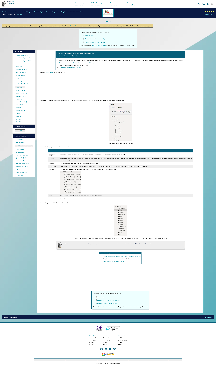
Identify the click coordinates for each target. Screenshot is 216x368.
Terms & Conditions (108, 365)
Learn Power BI (89, 35)
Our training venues (114, 4)
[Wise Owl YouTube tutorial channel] (110, 349)
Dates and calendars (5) (22, 163)
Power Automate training (61, 359)
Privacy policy (116, 365)
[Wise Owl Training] (7, 6)
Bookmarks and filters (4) (23, 155)
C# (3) (17, 63)
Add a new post (208, 317)
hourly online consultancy (98, 45)
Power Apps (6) (20, 81)
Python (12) (19, 99)
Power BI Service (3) (21, 172)
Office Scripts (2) (21, 72)
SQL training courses (131, 359)
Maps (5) (18, 169)
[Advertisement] (90, 86)
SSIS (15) (18, 116)
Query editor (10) (21, 158)
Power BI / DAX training (78, 359)
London (105, 335)
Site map (99, 365)
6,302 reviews (209, 14)
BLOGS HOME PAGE (22, 55)
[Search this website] (199, 4)
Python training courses (96, 359)
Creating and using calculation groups (70, 67)
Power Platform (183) (22, 93)
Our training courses (79, 4)
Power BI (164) (20, 87)
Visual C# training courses (167, 359)
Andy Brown (49, 72)
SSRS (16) (18, 119)
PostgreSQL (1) (20, 78)
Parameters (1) (20, 160)
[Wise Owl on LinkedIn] (106, 349)
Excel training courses (43, 359)
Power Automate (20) (22, 83)
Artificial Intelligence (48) (23, 58)
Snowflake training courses (114, 359)
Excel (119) (19, 66)
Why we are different (130, 4)
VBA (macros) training (149, 359)
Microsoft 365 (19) (21, 69)
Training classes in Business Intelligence (96, 39)
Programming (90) (21, 96)
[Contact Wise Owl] (203, 4)
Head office (92, 335)
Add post (19, 14)
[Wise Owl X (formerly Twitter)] (114, 349)
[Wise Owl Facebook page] (101, 349)
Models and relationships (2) (24, 146)
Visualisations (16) (21, 149)
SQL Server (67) (20, 110)
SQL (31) (18, 107)
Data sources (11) (21, 142)
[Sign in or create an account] (208, 4)
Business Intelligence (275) (23, 61)
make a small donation (75, 26)
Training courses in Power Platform (95, 42)
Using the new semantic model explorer (72, 12)
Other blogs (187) (21, 75)
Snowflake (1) (20, 104)
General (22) (19, 139)
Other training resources (96, 4)
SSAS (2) (18, 113)
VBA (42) (18, 122)
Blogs (16, 12)
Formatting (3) (20, 152)
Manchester (121, 335)
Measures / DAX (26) (22, 166)
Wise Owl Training (7, 12)
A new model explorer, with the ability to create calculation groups (39, 12)
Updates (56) (19, 175)
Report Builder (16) (21, 102)
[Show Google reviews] (108, 356)
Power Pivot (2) (20, 90)
